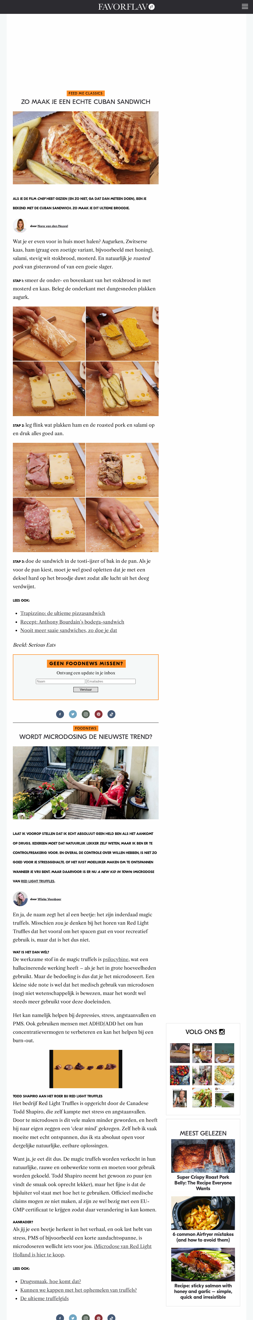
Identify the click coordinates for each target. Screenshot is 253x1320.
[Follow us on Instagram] (85, 716)
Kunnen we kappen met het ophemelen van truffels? (78, 1290)
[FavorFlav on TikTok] (111, 716)
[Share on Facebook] (60, 716)
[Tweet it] (72, 716)
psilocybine (115, 959)
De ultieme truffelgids (44, 1298)
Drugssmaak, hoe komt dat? (50, 1281)
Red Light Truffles (37, 881)
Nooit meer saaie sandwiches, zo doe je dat (68, 630)
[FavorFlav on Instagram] (203, 1069)
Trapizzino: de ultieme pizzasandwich (62, 613)
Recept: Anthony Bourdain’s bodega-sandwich (72, 622)
